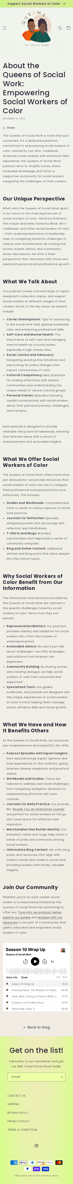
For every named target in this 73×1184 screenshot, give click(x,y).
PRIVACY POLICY (18, 1121)
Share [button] (11, 128)
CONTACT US (16, 1096)
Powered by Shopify (50, 1176)
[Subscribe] (61, 1077)
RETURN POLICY (17, 1113)
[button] (5, 28)
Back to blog (39, 1027)
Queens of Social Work (30, 1176)
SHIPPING (13, 1104)
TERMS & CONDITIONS (22, 1130)
